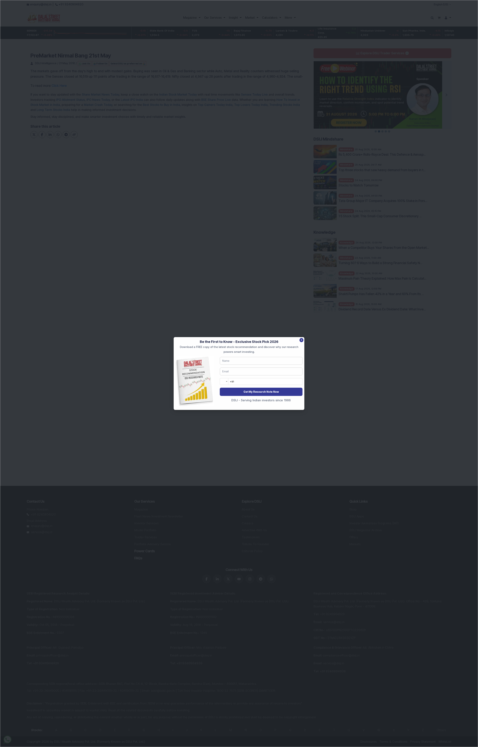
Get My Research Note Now (261, 391)
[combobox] (224, 381)
